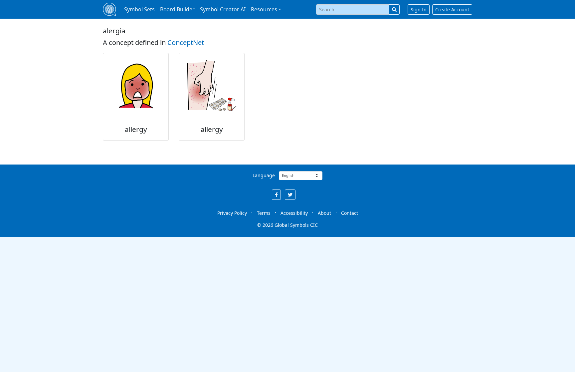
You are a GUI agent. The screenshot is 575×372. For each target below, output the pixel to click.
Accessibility (294, 213)
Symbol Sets (139, 9)
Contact (349, 213)
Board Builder (177, 9)
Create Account (452, 9)
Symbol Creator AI (223, 9)
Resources (264, 9)
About (324, 213)
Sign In (419, 9)
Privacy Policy (232, 213)
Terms (264, 213)
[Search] (394, 9)
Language (264, 175)
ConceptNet (185, 42)
